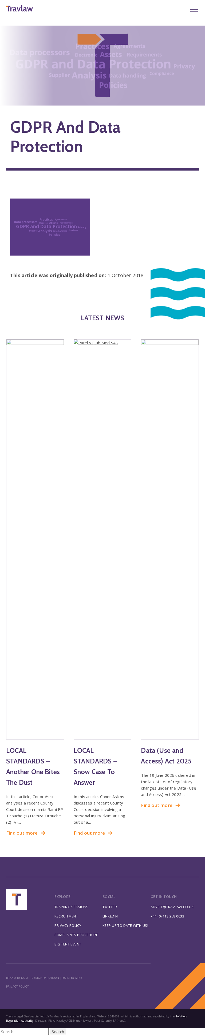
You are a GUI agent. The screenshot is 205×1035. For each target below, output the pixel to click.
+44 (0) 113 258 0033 (167, 916)
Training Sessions (71, 906)
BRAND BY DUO (17, 978)
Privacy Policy (67, 925)
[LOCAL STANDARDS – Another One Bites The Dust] (35, 539)
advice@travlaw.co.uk (172, 906)
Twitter (109, 906)
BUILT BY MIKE (72, 978)
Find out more (22, 833)
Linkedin (110, 916)
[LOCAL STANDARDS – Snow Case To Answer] (103, 539)
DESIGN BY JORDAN (45, 978)
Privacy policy (17, 986)
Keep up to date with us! (125, 925)
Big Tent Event (67, 944)
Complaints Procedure (76, 934)
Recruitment (66, 916)
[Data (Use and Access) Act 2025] (170, 539)
